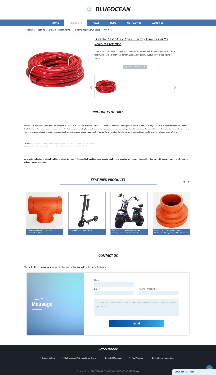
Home (55, 23)
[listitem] (108, 86)
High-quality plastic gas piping (97, 159)
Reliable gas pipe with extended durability (130, 159)
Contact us (134, 23)
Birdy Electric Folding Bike (163, 358)
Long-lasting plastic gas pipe (36, 159)
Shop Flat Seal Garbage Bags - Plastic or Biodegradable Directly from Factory (58, 146)
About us (158, 23)
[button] (91, 87)
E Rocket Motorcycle (113, 358)
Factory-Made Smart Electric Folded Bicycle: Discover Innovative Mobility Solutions (63, 143)
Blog (113, 23)
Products (76, 23)
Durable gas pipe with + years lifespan (66, 159)
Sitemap (136, 371)
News (96, 23)
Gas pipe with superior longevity (164, 159)
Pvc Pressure (137, 358)
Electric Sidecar (48, 358)
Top (209, 367)
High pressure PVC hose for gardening (80, 358)
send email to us (137, 67)
